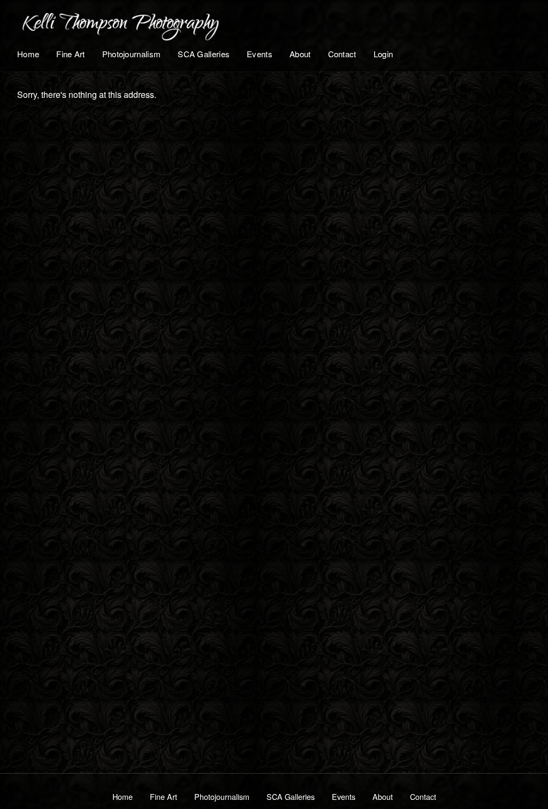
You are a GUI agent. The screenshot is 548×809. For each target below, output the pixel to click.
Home (28, 53)
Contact (342, 53)
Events (259, 53)
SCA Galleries (204, 53)
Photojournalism (131, 53)
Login (383, 53)
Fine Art (70, 53)
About (300, 53)
